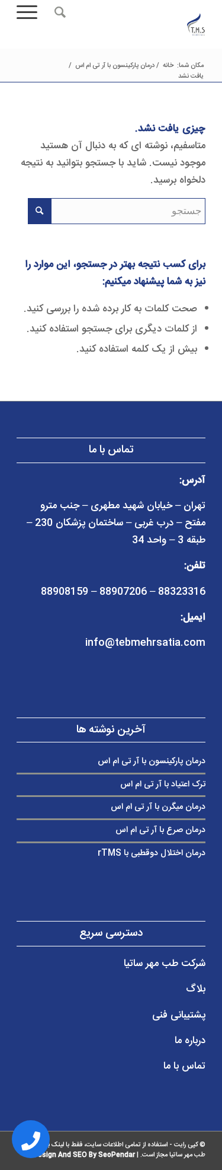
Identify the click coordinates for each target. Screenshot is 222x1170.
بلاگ (195, 989)
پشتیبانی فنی (178, 1015)
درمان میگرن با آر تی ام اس (158, 807)
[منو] (31, 12)
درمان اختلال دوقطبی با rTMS (151, 853)
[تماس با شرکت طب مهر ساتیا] (31, 1139)
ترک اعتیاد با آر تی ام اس (162, 784)
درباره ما (190, 1040)
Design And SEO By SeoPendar (84, 1155)
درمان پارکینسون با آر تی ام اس (151, 761)
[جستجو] (58, 12)
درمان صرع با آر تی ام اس (160, 830)
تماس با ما (184, 1066)
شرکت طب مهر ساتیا (164, 963)
